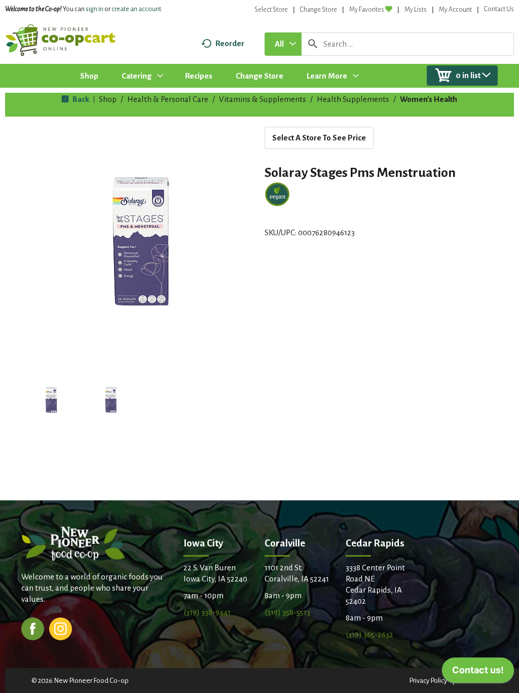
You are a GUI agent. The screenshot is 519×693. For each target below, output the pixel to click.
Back (80, 99)
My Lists (415, 9)
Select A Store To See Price (319, 137)
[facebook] (32, 628)
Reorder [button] (229, 43)
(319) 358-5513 (287, 612)
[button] (51, 400)
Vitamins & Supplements (262, 99)
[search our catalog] (313, 44)
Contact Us (499, 9)
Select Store (271, 9)
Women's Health (428, 99)
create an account (136, 9)
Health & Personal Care (167, 99)
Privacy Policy (428, 680)
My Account (455, 9)
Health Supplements (353, 99)
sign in (94, 9)
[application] (478, 672)
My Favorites (366, 9)
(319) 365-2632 (369, 634)
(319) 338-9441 (207, 612)
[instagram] (60, 628)
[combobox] (283, 44)
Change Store (318, 9)
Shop (108, 99)
